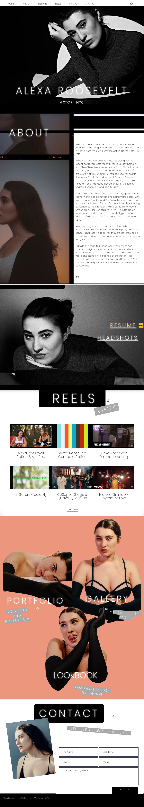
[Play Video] (31, 436)
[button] (14, 421)
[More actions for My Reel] (14, 421)
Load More (72, 509)
